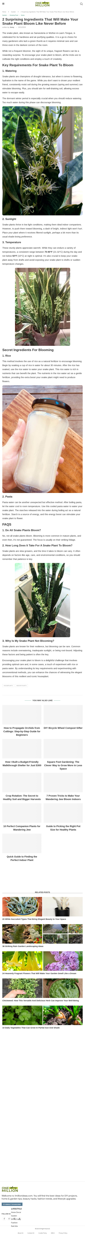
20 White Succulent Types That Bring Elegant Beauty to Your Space (34, 919)
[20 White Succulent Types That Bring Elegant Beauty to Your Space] (42, 906)
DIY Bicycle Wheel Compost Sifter (63, 728)
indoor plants (21, 685)
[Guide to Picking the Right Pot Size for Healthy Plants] (63, 813)
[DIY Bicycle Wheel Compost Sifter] (63, 714)
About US (20, 1233)
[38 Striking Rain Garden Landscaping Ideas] (42, 934)
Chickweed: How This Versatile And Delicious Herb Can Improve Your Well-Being (40, 1000)
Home (4, 12)
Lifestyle (16, 1209)
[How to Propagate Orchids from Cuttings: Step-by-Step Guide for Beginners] (21, 714)
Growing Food (14, 15)
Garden (13, 12)
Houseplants (8, 685)
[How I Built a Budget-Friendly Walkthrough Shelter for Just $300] (21, 748)
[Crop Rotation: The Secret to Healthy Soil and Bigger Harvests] (21, 782)
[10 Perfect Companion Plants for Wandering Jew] (21, 813)
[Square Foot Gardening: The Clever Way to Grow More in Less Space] (63, 748)
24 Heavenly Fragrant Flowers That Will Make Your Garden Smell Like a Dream (39, 973)
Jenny (12, 27)
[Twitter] (9, 1219)
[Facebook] (4, 1219)
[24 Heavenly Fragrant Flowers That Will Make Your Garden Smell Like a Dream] (42, 961)
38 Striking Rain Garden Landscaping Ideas (22, 946)
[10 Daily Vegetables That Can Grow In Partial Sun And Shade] (42, 1015)
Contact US (30, 1233)
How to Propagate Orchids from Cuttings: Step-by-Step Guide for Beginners (21, 731)
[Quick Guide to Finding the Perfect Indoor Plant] (21, 843)
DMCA (53, 1233)
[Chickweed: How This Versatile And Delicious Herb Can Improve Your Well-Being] (42, 988)
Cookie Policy (42, 1233)
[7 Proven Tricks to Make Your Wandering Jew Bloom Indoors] (63, 782)
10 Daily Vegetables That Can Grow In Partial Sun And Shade (31, 1028)
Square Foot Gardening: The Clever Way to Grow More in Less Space (63, 765)
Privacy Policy (63, 1233)
